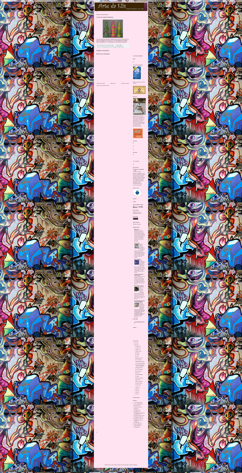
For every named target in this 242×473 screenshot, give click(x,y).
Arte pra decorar (138, 384)
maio (136, 393)
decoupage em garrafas (120, 46)
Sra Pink (136, 319)
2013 (135, 343)
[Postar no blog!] (117, 45)
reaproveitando (136, 425)
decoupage (114, 46)
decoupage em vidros (138, 418)
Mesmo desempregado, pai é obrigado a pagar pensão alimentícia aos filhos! (142, 263)
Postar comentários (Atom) (104, 85)
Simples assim (137, 379)
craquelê (135, 408)
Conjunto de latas (138, 351)
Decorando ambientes (139, 374)
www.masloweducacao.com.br (139, 322)
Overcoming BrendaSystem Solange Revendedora (139, 301)
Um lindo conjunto (138, 383)
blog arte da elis (109, 46)
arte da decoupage (104, 46)
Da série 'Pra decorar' (139, 369)
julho (136, 390)
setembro (137, 387)
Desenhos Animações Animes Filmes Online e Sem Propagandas (142, 305)
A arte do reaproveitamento (140, 363)
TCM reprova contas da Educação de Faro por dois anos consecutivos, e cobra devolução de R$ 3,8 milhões (139, 232)
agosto (136, 388)
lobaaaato (127, 464)
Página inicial (113, 83)
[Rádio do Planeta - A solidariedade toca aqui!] (139, 213)
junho (136, 392)
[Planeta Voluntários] (137, 224)
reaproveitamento (137, 424)
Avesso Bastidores (136, 161)
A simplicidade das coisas (139, 361)
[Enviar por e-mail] (116, 45)
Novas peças (137, 352)
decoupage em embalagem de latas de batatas (139, 413)
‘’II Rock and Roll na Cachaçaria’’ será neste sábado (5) (142, 289)
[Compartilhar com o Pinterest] (121, 45)
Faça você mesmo (138, 359)
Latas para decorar (138, 371)
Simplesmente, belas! (139, 358)
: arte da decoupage (137, 402)
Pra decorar (137, 354)
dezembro (137, 346)
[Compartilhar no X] (119, 45)
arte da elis (136, 405)
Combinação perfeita (139, 367)
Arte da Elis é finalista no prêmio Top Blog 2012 (139, 365)
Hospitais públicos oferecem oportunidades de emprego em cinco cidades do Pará (139, 247)
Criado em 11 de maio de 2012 (139, 170)
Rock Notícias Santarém (138, 285)
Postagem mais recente (101, 83)
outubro (136, 349)
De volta (136, 356)
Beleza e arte (137, 372)
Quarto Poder (137, 243)
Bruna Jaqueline (137, 259)
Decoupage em (136, 411)
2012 (135, 344)
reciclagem (136, 427)
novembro (137, 347)
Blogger (135, 464)
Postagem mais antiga (125, 83)
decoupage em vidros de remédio (138, 420)
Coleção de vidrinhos (139, 381)
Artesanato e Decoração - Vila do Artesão (139, 275)
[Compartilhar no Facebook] (120, 45)
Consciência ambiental (139, 378)
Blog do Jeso (136, 229)
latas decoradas (136, 422)
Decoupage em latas (137, 417)
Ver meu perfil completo (137, 185)
